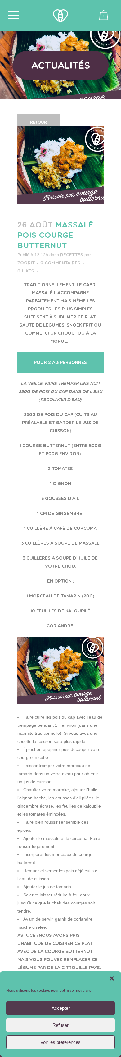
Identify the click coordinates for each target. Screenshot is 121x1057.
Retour (38, 122)
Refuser (60, 1025)
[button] (112, 978)
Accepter (61, 1008)
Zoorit (26, 262)
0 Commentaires (60, 262)
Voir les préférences (60, 1042)
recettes (71, 254)
